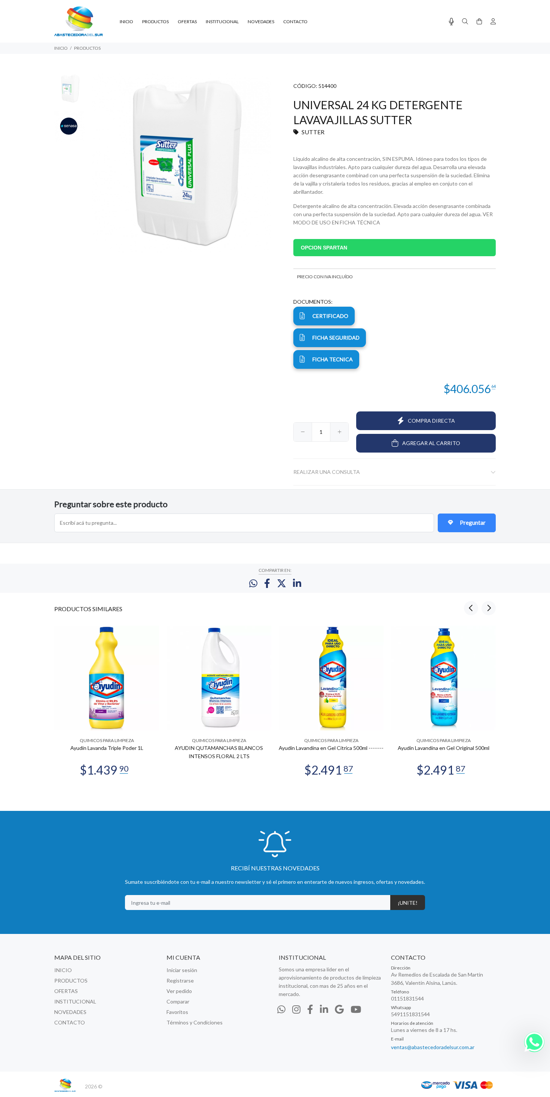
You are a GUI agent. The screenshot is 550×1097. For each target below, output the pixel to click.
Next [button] (489, 608)
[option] (69, 92)
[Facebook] (310, 1009)
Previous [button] (471, 608)
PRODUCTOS (87, 48)
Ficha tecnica (332, 359)
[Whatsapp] (281, 1009)
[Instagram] (296, 1009)
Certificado (330, 316)
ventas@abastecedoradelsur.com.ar (432, 1047)
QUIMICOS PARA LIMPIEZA (107, 740)
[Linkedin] (324, 1009)
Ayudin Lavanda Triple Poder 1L (106, 748)
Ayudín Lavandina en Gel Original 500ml (443, 748)
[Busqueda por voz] (451, 21)
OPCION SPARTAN (324, 248)
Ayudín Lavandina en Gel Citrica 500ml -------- (331, 748)
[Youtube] (356, 1009)
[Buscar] (465, 21)
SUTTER (313, 131)
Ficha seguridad (336, 337)
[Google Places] (339, 1009)
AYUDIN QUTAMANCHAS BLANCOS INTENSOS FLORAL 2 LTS (219, 752)
